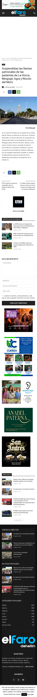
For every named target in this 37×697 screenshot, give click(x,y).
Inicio (3, 58)
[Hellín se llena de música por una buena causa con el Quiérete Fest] (7, 236)
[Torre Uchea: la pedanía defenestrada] (7, 555)
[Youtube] (23, 680)
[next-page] (6, 252)
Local (7, 58)
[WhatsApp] (18, 92)
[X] (14, 92)
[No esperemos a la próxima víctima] (7, 491)
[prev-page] (3, 252)
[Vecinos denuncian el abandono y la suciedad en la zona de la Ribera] (7, 545)
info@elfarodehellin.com (15, 666)
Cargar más (18, 520)
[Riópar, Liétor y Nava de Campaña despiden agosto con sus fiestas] (7, 482)
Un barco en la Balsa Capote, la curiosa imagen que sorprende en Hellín (23, 244)
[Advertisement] (18, 36)
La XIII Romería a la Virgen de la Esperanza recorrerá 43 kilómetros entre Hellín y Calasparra (23, 225)
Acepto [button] (24, 694)
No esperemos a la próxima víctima (23, 489)
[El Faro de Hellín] (3, 87)
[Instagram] (18, 680)
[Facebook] (10, 92)
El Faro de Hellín (10, 87)
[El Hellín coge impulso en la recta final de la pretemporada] (7, 513)
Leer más (30, 694)
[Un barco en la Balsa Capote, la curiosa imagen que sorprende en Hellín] (7, 245)
